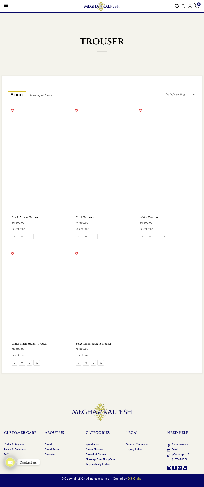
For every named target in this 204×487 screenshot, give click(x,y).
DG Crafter (135, 478)
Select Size (18, 228)
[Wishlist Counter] (177, 6)
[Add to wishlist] (13, 110)
